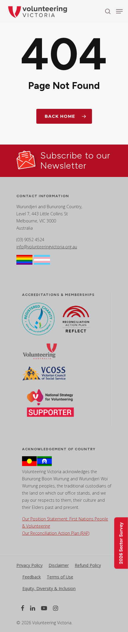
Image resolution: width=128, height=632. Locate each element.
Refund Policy (88, 565)
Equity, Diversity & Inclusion (49, 588)
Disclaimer (59, 565)
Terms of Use (60, 577)
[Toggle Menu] (119, 11)
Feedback (31, 577)
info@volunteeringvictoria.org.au (46, 247)
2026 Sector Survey (121, 543)
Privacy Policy (29, 565)
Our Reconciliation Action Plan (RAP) (55, 533)
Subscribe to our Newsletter (75, 160)
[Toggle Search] (108, 11)
